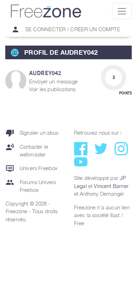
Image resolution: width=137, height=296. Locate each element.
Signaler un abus (32, 133)
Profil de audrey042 (61, 52)
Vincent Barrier (111, 186)
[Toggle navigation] (122, 11)
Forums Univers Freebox (31, 185)
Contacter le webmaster (27, 150)
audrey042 (45, 73)
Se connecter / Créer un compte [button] (65, 29)
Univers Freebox (31, 168)
